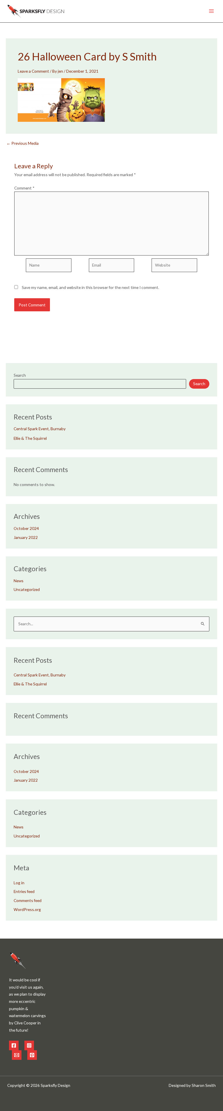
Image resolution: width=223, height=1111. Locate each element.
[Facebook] (14, 1045)
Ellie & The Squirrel (30, 438)
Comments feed (28, 900)
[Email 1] (16, 1055)
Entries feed (24, 891)
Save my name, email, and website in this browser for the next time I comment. (90, 287)
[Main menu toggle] (211, 11)
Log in (19, 882)
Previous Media (22, 143)
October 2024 (26, 528)
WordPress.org (27, 909)
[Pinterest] (32, 1055)
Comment (24, 187)
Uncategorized (27, 589)
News (19, 580)
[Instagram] (29, 1045)
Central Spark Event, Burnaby (40, 428)
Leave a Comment (33, 71)
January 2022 (26, 537)
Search (20, 375)
